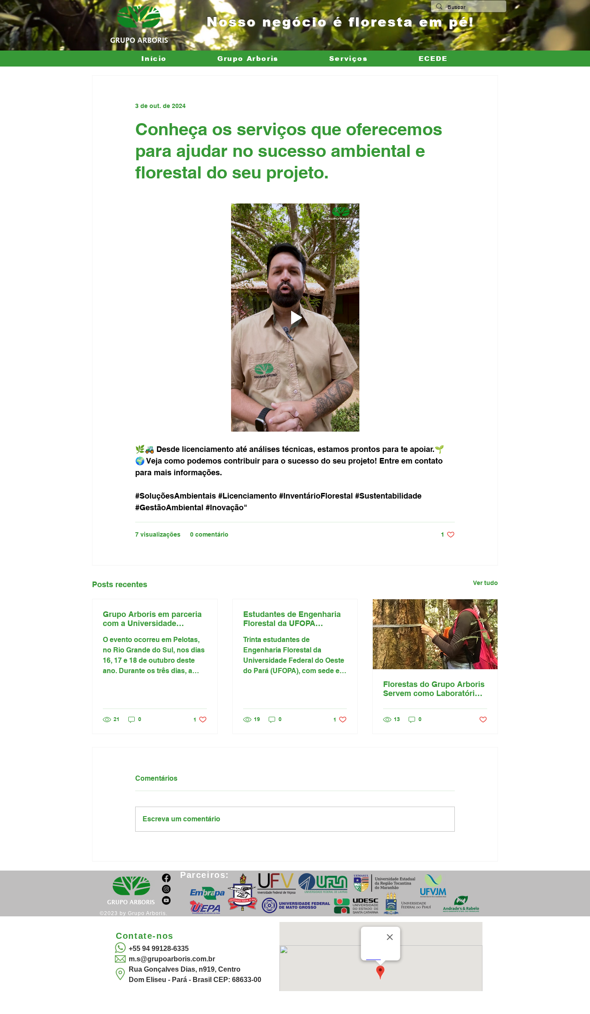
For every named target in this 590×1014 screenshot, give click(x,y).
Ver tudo (485, 582)
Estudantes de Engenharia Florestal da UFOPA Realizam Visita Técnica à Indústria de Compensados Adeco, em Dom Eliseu (293, 619)
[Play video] (295, 317)
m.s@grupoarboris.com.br (172, 959)
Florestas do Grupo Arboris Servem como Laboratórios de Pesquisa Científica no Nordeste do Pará (434, 689)
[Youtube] (166, 900)
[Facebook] (166, 878)
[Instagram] (166, 889)
